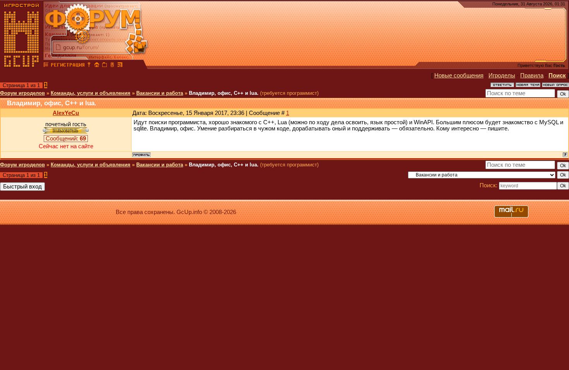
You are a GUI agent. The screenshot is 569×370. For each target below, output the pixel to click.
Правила (531, 75)
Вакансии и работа (159, 93)
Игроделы (501, 75)
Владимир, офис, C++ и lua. (224, 93)
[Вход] (89, 66)
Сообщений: (66, 138)
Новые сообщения (458, 75)
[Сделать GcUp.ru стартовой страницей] (97, 66)
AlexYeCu (66, 113)
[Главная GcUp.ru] (21, 66)
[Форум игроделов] (46, 66)
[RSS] (120, 66)
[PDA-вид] (112, 66)
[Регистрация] (67, 66)
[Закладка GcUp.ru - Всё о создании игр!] (104, 66)
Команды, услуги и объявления (90, 93)
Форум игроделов (22, 93)
